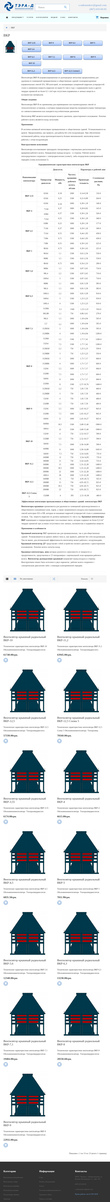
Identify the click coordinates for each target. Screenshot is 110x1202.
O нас (41, 1177)
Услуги (41, 1186)
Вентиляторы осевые (10, 1182)
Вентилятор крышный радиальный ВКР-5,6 (24, 962)
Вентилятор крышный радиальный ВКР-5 (78, 881)
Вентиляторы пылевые (11, 1190)
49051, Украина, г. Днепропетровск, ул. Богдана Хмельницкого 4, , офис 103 (89, 1178)
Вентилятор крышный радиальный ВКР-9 (24, 1123)
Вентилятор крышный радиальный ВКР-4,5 (24, 881)
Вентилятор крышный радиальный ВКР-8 (78, 1042)
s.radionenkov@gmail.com (92, 5)
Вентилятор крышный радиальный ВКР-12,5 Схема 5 (78, 719)
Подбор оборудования (47, 1182)
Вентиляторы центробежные (13, 1177)
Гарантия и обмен (45, 1194)
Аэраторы (6, 1199)
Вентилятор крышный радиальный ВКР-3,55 (24, 800)
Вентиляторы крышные (11, 1186)
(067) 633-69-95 (98, 9)
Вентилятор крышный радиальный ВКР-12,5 (24, 719)
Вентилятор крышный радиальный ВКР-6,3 (78, 962)
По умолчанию (26, 579)
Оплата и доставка (45, 1199)
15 (92, 579)
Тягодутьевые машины (11, 1194)
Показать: (84, 579)
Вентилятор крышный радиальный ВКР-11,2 (78, 638)
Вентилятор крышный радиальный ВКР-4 (78, 800)
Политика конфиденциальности (50, 1190)
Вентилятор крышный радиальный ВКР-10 (24, 638)
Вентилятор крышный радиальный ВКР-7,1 (24, 1042)
